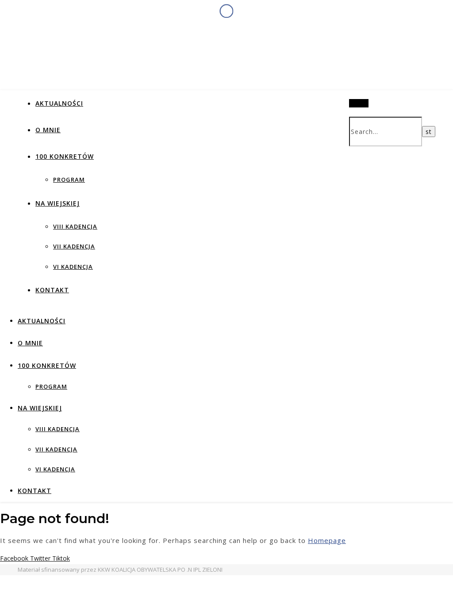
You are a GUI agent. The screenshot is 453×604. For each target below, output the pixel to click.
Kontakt (52, 290)
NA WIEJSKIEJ (57, 203)
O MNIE (48, 130)
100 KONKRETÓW (64, 156)
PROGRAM (69, 179)
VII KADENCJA (74, 246)
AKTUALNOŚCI (59, 103)
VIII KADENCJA (75, 226)
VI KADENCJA (73, 267)
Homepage (327, 540)
